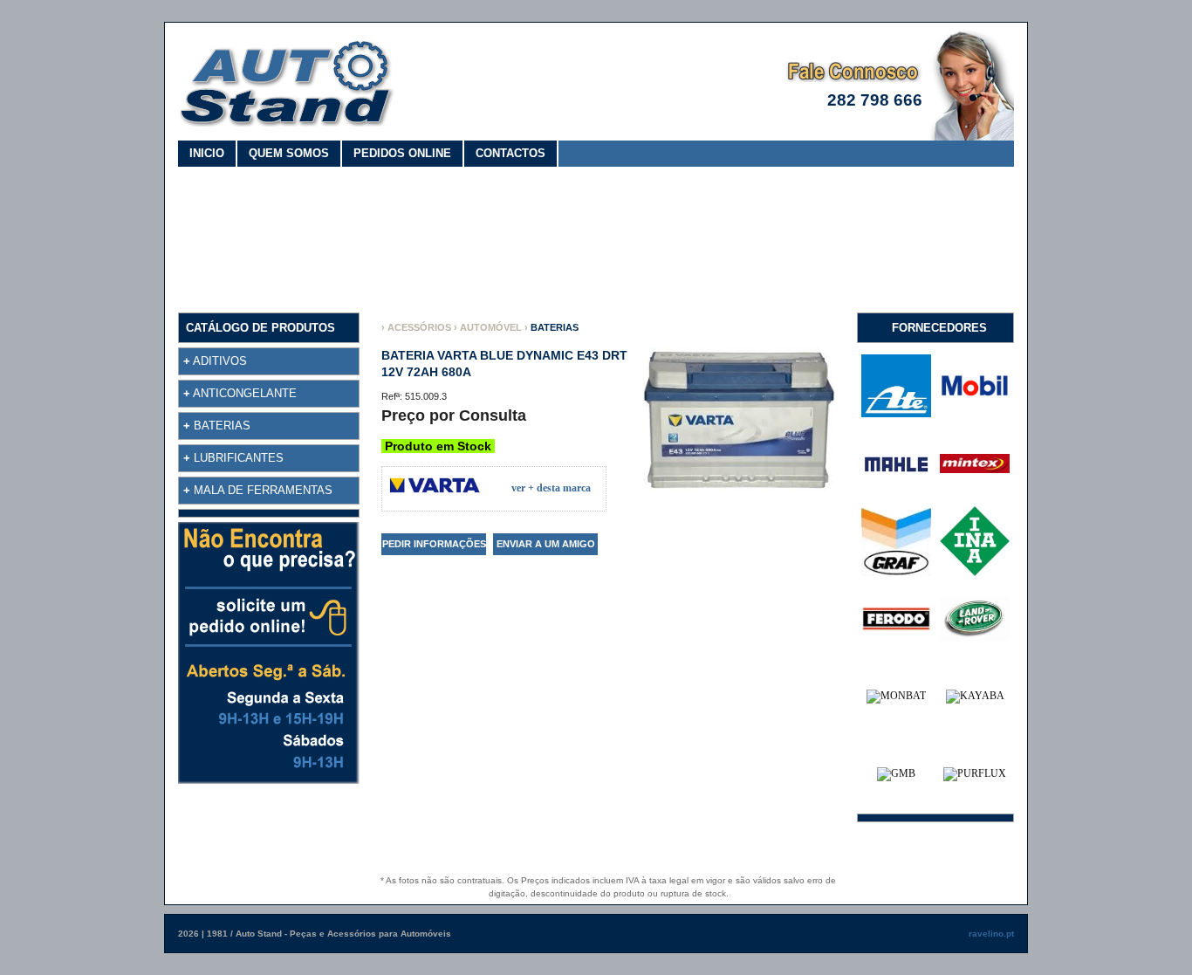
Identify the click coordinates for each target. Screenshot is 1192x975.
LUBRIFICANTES (239, 457)
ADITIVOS (220, 360)
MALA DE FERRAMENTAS (263, 490)
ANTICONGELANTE (245, 393)
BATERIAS (222, 425)
